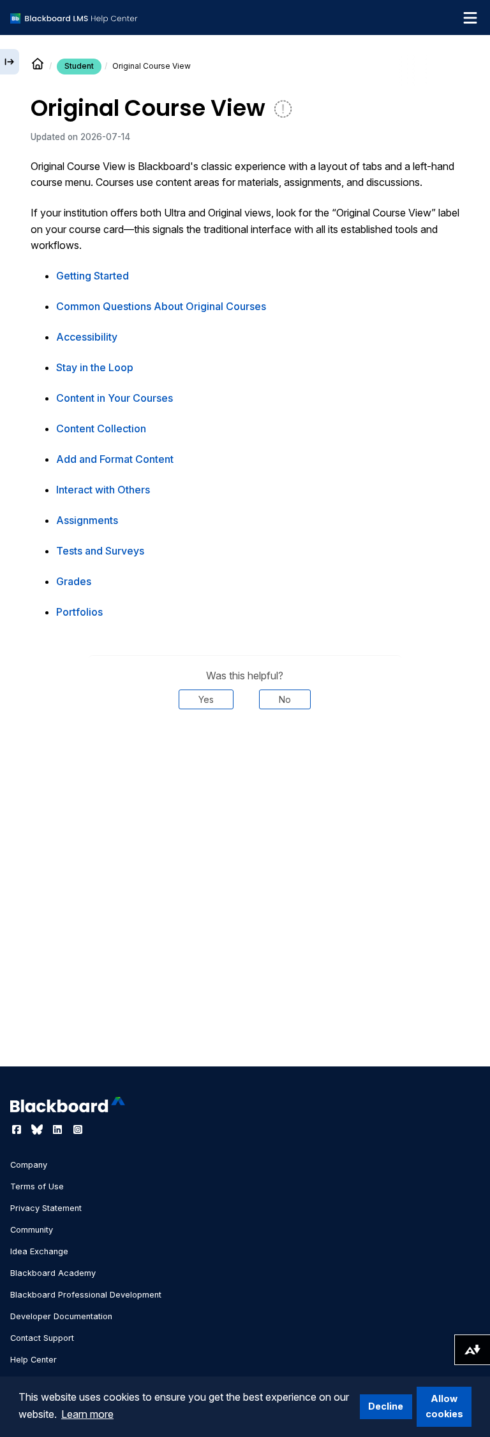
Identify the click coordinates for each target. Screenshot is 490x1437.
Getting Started (92, 275)
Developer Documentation (61, 1316)
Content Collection (101, 428)
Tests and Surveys (100, 550)
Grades (73, 581)
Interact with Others (103, 489)
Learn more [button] (87, 1414)
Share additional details (245, 747)
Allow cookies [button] (444, 1406)
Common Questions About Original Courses (161, 306)
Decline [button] (385, 1406)
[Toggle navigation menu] (470, 18)
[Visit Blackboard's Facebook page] (18, 1129)
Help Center (33, 1359)
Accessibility (86, 336)
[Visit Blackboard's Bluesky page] (38, 1129)
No (285, 699)
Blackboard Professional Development (85, 1294)
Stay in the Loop (94, 367)
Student (79, 66)
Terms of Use (37, 1186)
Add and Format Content (115, 459)
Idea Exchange (39, 1251)
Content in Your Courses (114, 398)
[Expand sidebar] (9, 61)
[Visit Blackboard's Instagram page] (77, 1129)
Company (28, 1165)
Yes (206, 699)
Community (31, 1230)
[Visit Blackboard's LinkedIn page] (58, 1129)
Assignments (87, 520)
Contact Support (42, 1338)
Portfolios (79, 611)
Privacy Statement (46, 1208)
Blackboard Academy (53, 1273)
